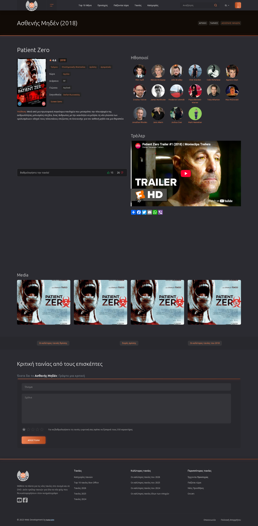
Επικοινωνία (210, 519)
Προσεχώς (102, 5)
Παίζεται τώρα (194, 482)
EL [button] (226, 5)
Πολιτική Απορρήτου (231, 519)
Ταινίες (138, 5)
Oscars (191, 493)
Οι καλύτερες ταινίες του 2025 (145, 482)
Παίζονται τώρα (121, 5)
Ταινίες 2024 (80, 499)
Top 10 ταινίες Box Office (86, 482)
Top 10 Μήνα (85, 5)
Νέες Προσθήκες (196, 488)
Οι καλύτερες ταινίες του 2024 (145, 488)
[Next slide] (236, 303)
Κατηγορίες (152, 5)
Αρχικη (202, 23)
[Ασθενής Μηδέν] (31, 82)
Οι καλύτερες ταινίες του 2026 (145, 477)
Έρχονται (198, 477)
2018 (62, 60)
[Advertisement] (72, 143)
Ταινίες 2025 (80, 493)
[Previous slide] (21, 303)
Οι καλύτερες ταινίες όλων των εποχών (150, 493)
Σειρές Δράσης (129, 343)
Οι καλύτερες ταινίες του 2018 (205, 343)
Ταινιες (214, 23)
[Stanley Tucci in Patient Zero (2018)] (43, 302)
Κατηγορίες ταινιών (83, 477)
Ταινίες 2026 (80, 488)
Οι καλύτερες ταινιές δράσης (53, 343)
